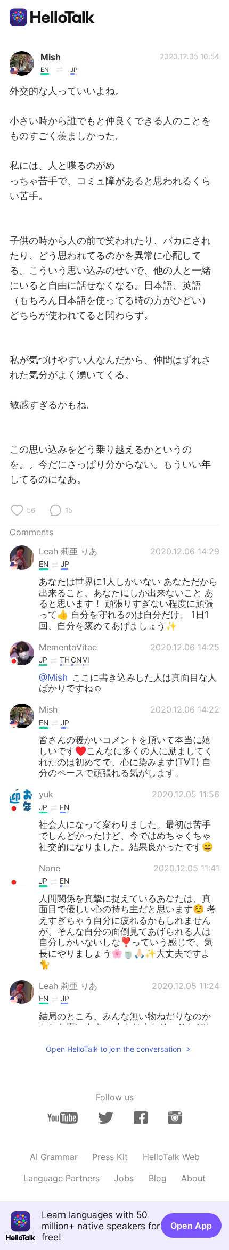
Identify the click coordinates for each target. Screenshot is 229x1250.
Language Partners (61, 1178)
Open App (191, 1225)
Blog (158, 1178)
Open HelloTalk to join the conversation (113, 1048)
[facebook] (141, 1117)
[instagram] (175, 1117)
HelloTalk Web (171, 1156)
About (193, 1178)
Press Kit (110, 1156)
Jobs (124, 1178)
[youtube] (62, 1118)
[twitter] (105, 1118)
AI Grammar (54, 1156)
